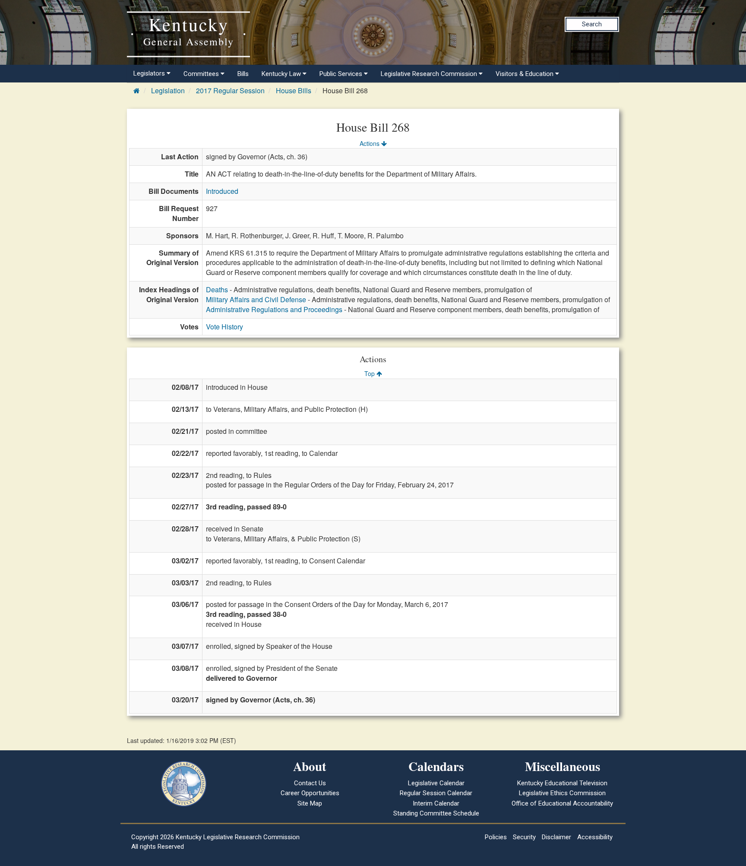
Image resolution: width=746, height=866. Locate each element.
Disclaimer (556, 837)
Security (524, 837)
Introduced (222, 191)
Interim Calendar (436, 803)
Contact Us (310, 783)
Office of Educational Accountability (562, 803)
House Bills (293, 90)
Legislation (168, 90)
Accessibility (595, 837)
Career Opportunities (310, 793)
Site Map (309, 803)
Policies (496, 837)
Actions (370, 143)
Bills (243, 74)
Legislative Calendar (436, 783)
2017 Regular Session (230, 90)
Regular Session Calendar (436, 793)
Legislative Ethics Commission (562, 793)
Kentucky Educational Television (562, 783)
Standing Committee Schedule (436, 813)
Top (370, 373)
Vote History (224, 327)
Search (592, 24)
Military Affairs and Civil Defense (256, 299)
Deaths (217, 289)
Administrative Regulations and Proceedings (274, 309)
